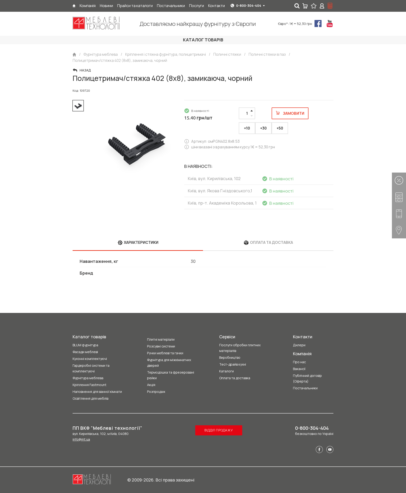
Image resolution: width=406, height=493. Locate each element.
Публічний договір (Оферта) (307, 378)
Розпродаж (156, 391)
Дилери (299, 345)
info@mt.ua (81, 439)
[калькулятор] (330, 6)
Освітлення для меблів (90, 398)
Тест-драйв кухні (232, 364)
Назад (85, 70)
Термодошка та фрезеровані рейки (170, 375)
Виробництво (229, 357)
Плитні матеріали (161, 339)
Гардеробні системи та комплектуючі (91, 368)
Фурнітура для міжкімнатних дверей (169, 363)
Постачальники (305, 388)
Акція (151, 385)
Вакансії (299, 369)
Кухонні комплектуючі (90, 358)
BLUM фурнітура (85, 345)
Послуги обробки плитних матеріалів (240, 348)
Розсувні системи (161, 346)
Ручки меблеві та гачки (165, 353)
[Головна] (74, 5)
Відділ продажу (218, 430)
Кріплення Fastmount (89, 385)
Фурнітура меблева (88, 378)
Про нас (299, 362)
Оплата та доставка (234, 378)
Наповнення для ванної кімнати (97, 391)
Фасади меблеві (85, 352)
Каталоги (226, 371)
